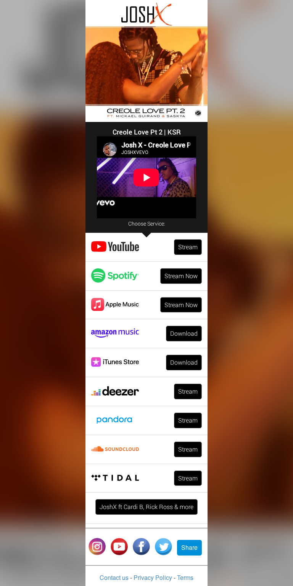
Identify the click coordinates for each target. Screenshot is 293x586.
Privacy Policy (154, 577)
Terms (185, 577)
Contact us (115, 577)
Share (189, 547)
